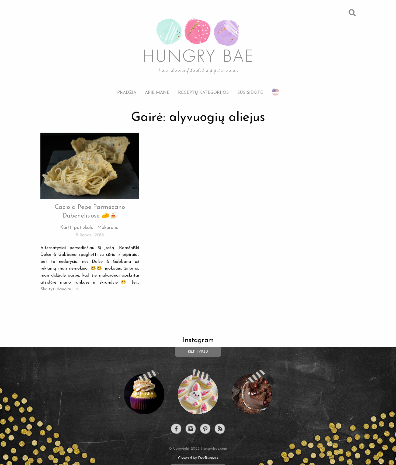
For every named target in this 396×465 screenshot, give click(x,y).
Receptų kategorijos (203, 93)
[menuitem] (127, 88)
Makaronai (108, 227)
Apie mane (157, 93)
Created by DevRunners (198, 458)
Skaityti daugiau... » (59, 289)
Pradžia (126, 93)
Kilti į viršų (198, 351)
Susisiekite (250, 93)
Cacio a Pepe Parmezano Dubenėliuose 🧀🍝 (90, 211)
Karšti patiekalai (77, 227)
